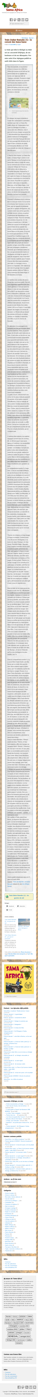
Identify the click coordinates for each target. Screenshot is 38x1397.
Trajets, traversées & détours (12, 1249)
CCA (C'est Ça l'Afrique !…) (12, 1200)
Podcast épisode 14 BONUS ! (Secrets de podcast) (17, 1076)
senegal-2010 (25, 1336)
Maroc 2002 (29, 1320)
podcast (11, 1333)
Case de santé (9, 1198)
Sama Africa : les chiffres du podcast (13, 1079)
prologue (19, 1333)
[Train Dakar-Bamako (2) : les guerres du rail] (11, 926)
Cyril (19, 44)
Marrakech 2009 (18, 1323)
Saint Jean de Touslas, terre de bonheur (16, 1106)
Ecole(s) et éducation (10, 1210)
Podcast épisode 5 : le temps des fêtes (14, 1027)
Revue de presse (25, 952)
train (18, 954)
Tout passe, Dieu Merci (11, 1247)
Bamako (10, 954)
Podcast (22, 19)
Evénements (8, 1213)
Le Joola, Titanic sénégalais (13, 1113)
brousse (15, 1316)
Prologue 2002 (8, 1239)
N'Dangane (13, 1326)
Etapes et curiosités (10, 1211)
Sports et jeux (8, 1245)
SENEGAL (13, 1336)
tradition (29, 1340)
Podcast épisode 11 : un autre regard (13, 1060)
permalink (11, 955)
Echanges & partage (10, 1208)
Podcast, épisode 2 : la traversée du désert (15, 1017)
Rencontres (8, 1241)
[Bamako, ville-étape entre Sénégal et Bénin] (24, 922)
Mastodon (15, 19)
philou (22, 1329)
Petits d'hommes (9, 1232)
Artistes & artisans (10, 1195)
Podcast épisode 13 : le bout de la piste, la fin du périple (18, 1072)
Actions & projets (9, 1193)
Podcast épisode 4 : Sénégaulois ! (12, 1024)
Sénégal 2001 (11, 1340)
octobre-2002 (12, 1329)
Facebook (11, 19)
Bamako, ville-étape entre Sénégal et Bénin (23, 928)
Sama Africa (14, 10)
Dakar (14, 954)
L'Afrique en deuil (9, 1219)
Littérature (7, 1223)
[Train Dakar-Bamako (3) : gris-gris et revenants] (11, 941)
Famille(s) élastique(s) (10, 1215)
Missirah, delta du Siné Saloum (14, 1118)
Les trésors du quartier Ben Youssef (15, 1117)
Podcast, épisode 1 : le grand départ (13, 1014)
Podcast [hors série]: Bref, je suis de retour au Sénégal (18, 1052)
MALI (13, 1320)
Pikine (29, 1329)
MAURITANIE (29, 1323)
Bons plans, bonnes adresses (12, 1197)
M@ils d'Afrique (9, 1224)
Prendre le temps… (10, 1237)
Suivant (32, 38)
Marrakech (8, 1323)
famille (7, 1320)
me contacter (31, 1391)
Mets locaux (8, 1230)
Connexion (8, 1262)
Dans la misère (9, 1206)
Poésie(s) (7, 1236)
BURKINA (22, 1316)
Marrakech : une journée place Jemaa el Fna (17, 1122)
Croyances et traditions (11, 1204)
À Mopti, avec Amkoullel (12, 1120)
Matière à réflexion (10, 1226)
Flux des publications (10, 1263)
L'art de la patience (10, 1221)
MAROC (20, 1320)
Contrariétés (8, 1202)
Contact (26, 19)
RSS (19, 19)
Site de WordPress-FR (11, 1267)
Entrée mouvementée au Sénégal (14, 1104)
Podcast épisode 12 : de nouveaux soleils (14, 1064)
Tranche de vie (9, 1250)
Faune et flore (8, 1217)
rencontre (27, 1332)
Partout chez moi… (11, 1115)
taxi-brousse (21, 1340)
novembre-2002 (24, 1326)
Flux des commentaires (11, 1265)
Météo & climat (9, 1228)
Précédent (24, 38)
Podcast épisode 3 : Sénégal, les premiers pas (16, 1021)
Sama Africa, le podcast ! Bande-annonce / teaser (16, 1011)
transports (22, 954)
